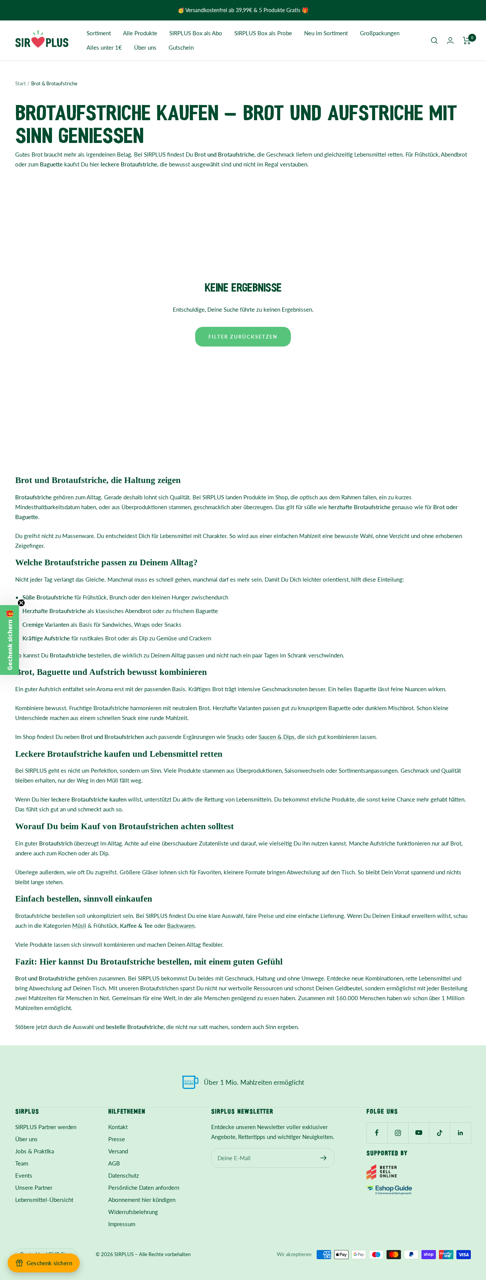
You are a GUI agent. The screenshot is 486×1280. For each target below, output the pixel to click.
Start (20, 83)
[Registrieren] (323, 1158)
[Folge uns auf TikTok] (439, 1132)
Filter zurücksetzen (243, 337)
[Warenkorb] (467, 40)
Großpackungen (379, 33)
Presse (116, 1139)
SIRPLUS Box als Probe (263, 33)
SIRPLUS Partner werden (45, 1126)
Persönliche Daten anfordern (143, 1187)
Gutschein (181, 47)
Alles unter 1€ (104, 47)
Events (23, 1175)
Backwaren (180, 925)
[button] (9, 640)
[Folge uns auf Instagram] (397, 1132)
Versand (118, 1151)
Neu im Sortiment (326, 33)
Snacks (172, 624)
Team (21, 1163)
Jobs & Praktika (34, 1151)
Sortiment (99, 33)
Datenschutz (123, 1175)
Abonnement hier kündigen (141, 1199)
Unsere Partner (33, 1187)
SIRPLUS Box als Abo (195, 33)
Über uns (145, 47)
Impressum (121, 1223)
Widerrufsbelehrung (133, 1211)
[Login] (450, 40)
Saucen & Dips (277, 736)
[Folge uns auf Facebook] (376, 1132)
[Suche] (434, 40)
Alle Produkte (140, 33)
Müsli (79, 925)
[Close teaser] (21, 603)
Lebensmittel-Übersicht (44, 1199)
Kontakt (118, 1126)
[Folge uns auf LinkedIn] (460, 1132)
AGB (114, 1163)
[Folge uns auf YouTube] (418, 1132)
